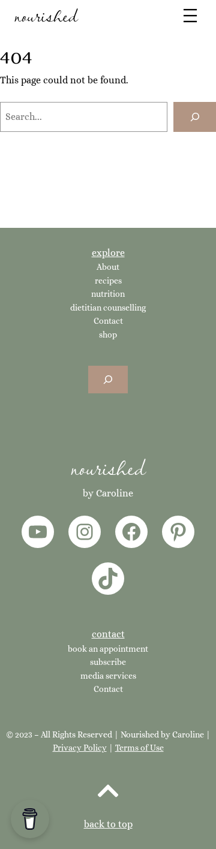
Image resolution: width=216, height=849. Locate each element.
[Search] (194, 116)
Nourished (108, 467)
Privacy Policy (80, 747)
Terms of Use (139, 747)
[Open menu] (190, 15)
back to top (108, 824)
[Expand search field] (108, 380)
